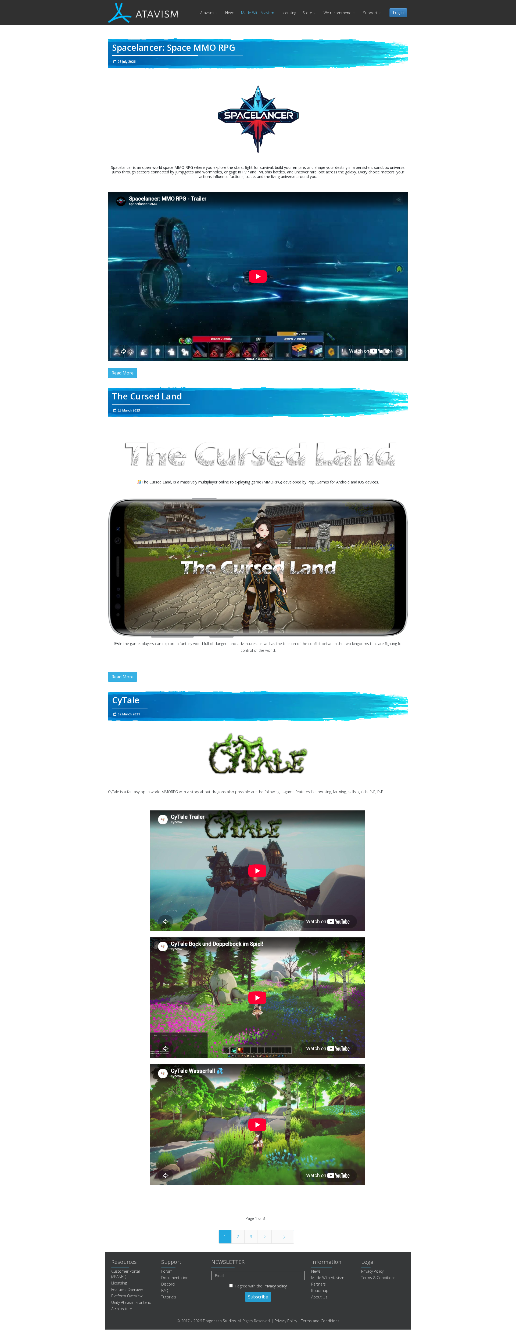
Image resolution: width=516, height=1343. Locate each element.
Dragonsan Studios (219, 1320)
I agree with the (260, 1286)
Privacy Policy (372, 1271)
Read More (123, 373)
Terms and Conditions (320, 1320)
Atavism (207, 12)
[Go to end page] (282, 1236)
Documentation (174, 1277)
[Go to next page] (264, 1236)
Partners (318, 1284)
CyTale (125, 700)
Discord (168, 1284)
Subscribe (258, 1297)
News (230, 12)
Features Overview (127, 1289)
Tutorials (168, 1297)
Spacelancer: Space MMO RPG (173, 47)
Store (307, 12)
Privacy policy (275, 1286)
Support (370, 12)
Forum (167, 1271)
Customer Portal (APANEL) (125, 1274)
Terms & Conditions (378, 1277)
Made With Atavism (257, 12)
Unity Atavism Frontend (131, 1302)
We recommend (338, 12)
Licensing (288, 12)
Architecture (121, 1308)
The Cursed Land (147, 396)
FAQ (164, 1290)
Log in (398, 12)
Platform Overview (126, 1295)
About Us (319, 1297)
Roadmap (319, 1290)
